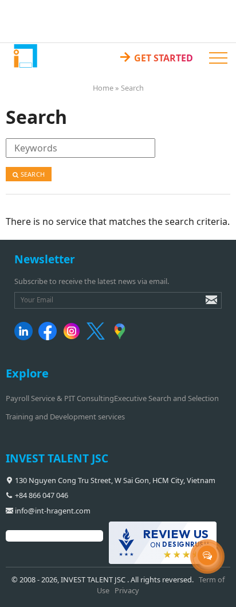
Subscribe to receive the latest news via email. (91, 281)
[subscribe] (203, 305)
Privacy (127, 590)
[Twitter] (97, 337)
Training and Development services (65, 416)
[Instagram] (73, 337)
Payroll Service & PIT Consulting (60, 398)
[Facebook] (49, 337)
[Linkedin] (25, 337)
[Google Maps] (122, 337)
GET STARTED (156, 55)
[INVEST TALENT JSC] (25, 55)
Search (32, 174)
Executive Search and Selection (166, 398)
